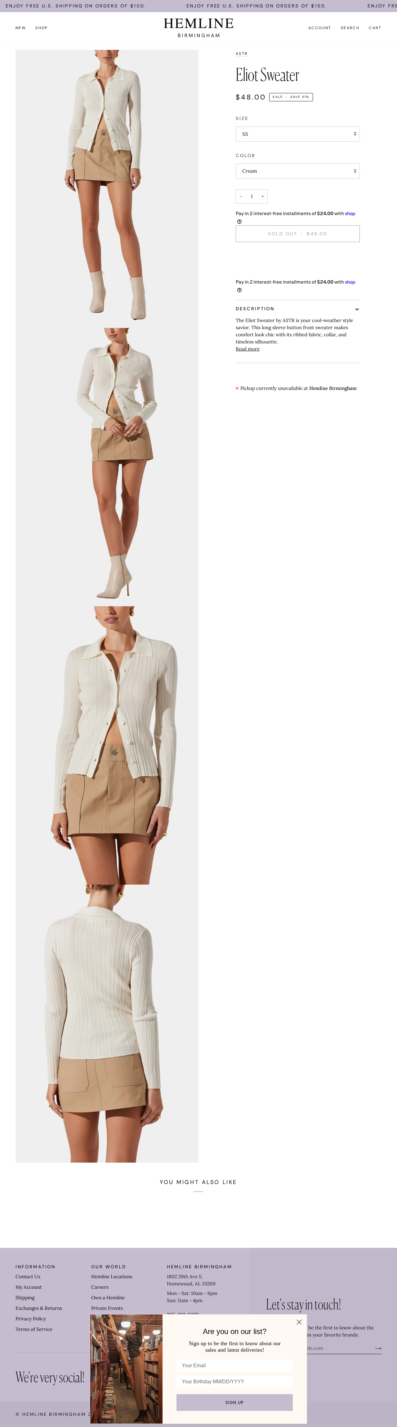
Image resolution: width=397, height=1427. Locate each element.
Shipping (25, 1298)
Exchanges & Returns (39, 1308)
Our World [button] (108, 1267)
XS (245, 134)
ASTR (242, 53)
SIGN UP (234, 1402)
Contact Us (28, 1276)
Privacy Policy (31, 1319)
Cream (249, 171)
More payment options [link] (261, 271)
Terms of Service (34, 1329)
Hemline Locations (111, 1276)
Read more (248, 349)
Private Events (107, 1308)
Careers (100, 1287)
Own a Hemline (108, 1298)
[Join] (373, 1348)
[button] (42, 28)
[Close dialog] (299, 1322)
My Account (29, 1287)
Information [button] (36, 1267)
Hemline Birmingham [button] (199, 1267)
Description (255, 309)
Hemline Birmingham (54, 1414)
